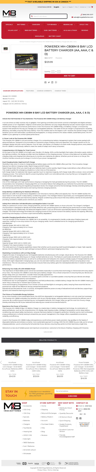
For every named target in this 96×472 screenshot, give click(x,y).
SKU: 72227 (83, 376)
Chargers (36, 24)
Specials (9, 24)
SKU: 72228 (12, 374)
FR (85, 414)
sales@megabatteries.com (83, 17)
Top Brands (52, 24)
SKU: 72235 (60, 374)
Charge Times (60, 91)
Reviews (84, 30)
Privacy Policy (42, 470)
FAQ (76, 7)
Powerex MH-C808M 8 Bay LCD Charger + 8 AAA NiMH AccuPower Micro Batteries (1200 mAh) (36, 368)
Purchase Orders (47, 424)
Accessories (27, 406)
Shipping (44, 409)
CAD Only (26, 409)
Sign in (64, 7)
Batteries (21, 24)
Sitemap (56, 470)
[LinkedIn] (52, 82)
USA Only (26, 413)
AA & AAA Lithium (70, 30)
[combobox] (48, 16)
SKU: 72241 (36, 374)
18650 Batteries (31, 30)
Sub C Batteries (50, 30)
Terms (50, 470)
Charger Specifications (13, 91)
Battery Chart (55, 36)
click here (88, 406)
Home (43, 406)
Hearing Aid (68, 24)
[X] (49, 82)
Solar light (13, 30)
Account (44, 420)
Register (70, 7)
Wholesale (39, 36)
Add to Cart (69, 76)
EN (81, 414)
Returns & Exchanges (49, 413)
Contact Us (83, 7)
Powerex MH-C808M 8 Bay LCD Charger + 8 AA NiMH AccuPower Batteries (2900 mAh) (12, 368)
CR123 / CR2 (84, 24)
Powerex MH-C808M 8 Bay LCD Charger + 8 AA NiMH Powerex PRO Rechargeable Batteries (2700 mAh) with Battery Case (83, 369)
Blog (43, 431)
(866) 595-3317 (88, 14)
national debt (48, 332)
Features (30, 91)
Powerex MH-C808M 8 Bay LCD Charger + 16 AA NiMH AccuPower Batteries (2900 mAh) (60, 368)
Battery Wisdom (47, 417)
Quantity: (48, 71)
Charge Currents (44, 91)
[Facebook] (45, 82)
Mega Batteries (47, 468)
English (57, 7)
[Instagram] (77, 418)
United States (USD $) (44, 7)
